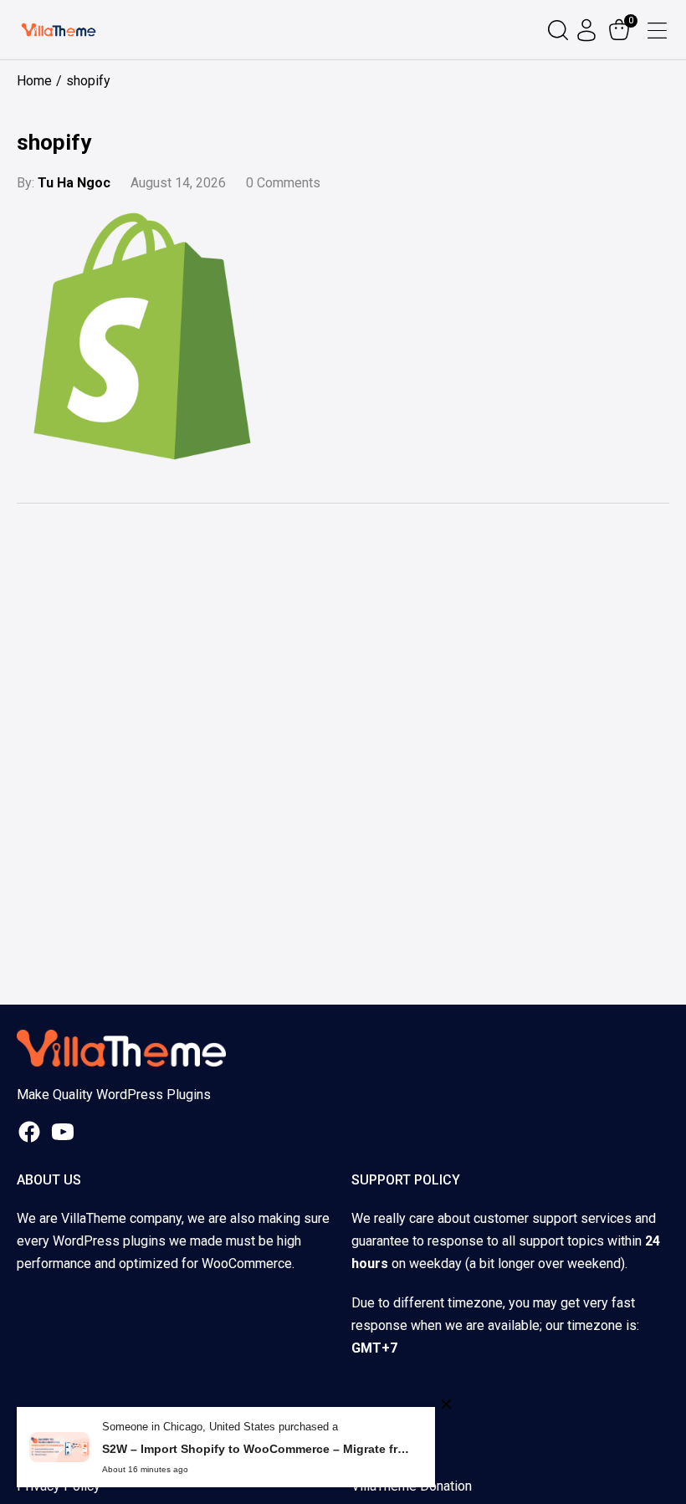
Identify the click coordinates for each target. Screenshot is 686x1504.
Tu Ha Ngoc (74, 183)
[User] (588, 30)
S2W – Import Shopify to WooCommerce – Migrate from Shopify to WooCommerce (256, 1448)
